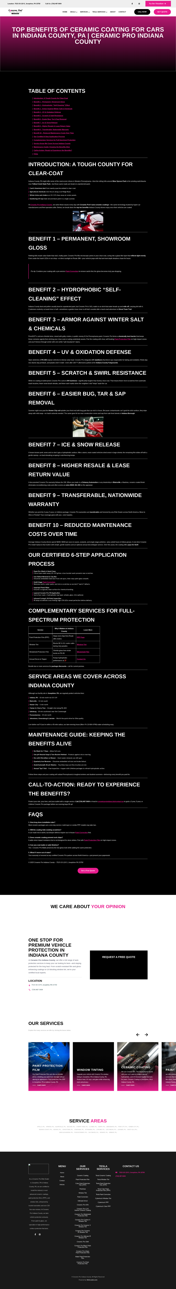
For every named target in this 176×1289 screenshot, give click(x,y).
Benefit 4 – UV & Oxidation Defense (47, 112)
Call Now (142, 12)
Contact (122, 12)
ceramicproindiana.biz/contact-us (111, 801)
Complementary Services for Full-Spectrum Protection (54, 140)
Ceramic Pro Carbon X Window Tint (82, 1220)
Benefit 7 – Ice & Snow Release (46, 123)
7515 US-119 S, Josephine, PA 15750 (132, 1172)
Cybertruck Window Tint (103, 1198)
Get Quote (162, 12)
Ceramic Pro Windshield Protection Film (83, 1215)
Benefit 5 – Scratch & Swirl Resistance (48, 116)
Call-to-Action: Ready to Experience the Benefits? (53, 150)
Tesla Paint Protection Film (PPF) (103, 1184)
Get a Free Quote (88, 871)
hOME (65, 12)
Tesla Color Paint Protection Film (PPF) (103, 1189)
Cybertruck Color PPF (103, 1206)
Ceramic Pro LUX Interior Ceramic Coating (83, 1209)
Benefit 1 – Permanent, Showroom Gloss (49, 102)
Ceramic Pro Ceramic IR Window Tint (82, 1231)
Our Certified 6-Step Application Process (49, 136)
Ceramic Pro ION (83, 1205)
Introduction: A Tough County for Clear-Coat (51, 98)
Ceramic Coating (82, 1175)
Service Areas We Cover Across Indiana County (52, 143)
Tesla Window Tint (103, 1179)
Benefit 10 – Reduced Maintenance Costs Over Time (54, 133)
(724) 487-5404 (37, 989)
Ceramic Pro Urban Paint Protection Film (83, 1252)
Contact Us (81, 659)
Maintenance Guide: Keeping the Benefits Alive (52, 147)
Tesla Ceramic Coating (103, 1175)
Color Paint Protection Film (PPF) (82, 1184)
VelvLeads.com (92, 1280)
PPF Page (81, 637)
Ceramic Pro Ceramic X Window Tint (83, 1226)
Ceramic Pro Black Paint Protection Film (82, 1246)
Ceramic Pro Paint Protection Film (83, 1262)
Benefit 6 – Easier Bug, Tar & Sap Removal (50, 119)
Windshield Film (83, 652)
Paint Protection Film (123, 339)
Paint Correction (72, 271)
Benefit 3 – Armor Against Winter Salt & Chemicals (53, 109)
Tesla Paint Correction (103, 1194)
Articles (62, 1184)
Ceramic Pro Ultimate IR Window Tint (83, 1237)
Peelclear (83, 1189)
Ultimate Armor (83, 1201)
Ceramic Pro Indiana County (41, 205)
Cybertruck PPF (103, 1202)
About (113, 12)
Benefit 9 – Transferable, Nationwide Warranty (51, 129)
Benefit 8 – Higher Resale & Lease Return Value (52, 126)
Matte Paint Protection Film (82, 1257)
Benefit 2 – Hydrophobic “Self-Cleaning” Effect (52, 105)
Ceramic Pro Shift (83, 1242)
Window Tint (81, 644)
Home (62, 1172)
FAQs (36, 154)
